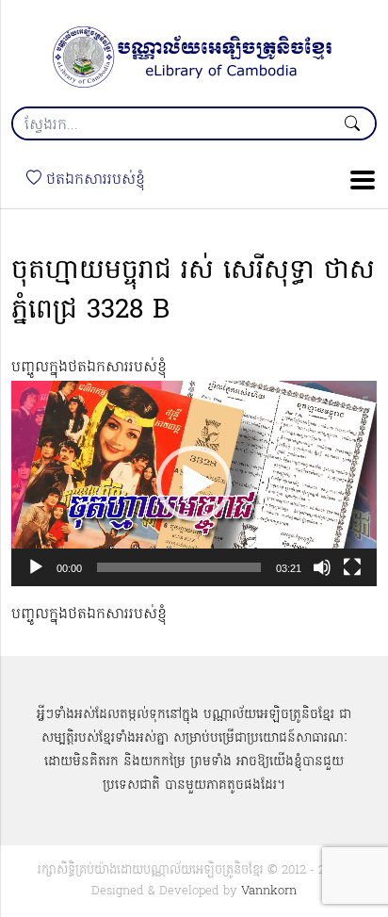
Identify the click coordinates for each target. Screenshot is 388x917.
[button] (194, 483)
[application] (194, 483)
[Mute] (322, 567)
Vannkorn (269, 891)
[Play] (35, 567)
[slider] (179, 567)
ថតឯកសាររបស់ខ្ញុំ (93, 180)
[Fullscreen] (352, 567)
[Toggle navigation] (357, 180)
